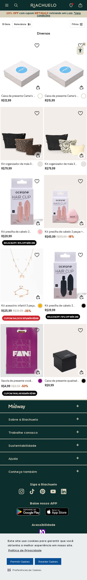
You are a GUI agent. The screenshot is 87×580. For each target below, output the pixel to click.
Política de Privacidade (25, 550)
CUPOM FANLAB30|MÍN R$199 (19, 393)
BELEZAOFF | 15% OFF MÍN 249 (19, 242)
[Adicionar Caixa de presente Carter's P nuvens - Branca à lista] (37, 45)
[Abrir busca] (16, 5)
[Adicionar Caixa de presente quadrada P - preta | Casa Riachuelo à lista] (80, 330)
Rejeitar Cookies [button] (48, 561)
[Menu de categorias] (7, 5)
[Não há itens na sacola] (80, 5)
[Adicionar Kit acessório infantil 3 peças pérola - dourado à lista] (37, 255)
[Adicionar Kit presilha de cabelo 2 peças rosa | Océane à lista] (37, 181)
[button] (24, 570)
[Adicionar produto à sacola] (38, 87)
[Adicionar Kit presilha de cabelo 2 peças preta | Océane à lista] (80, 255)
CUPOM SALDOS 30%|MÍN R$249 (21, 318)
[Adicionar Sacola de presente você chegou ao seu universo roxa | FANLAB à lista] (37, 330)
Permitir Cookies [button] (20, 561)
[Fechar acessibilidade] (84, 44)
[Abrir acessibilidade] (80, 50)
